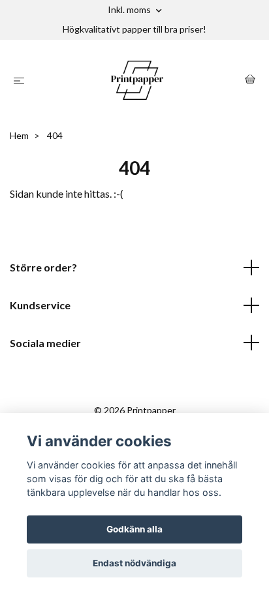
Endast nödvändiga (134, 563)
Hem (19, 135)
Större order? (43, 267)
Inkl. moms (130, 9)
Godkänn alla (134, 529)
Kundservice (40, 305)
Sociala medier (45, 343)
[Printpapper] (137, 80)
